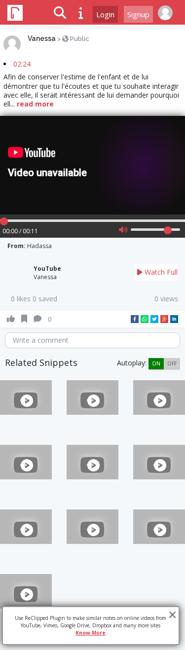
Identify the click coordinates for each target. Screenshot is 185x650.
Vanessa (42, 38)
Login (105, 14)
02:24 (22, 64)
